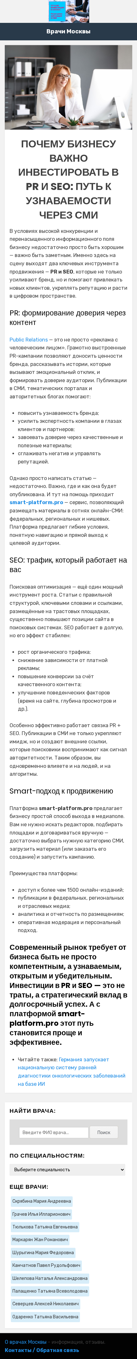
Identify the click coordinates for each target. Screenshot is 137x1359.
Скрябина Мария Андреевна (41, 1201)
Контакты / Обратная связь (42, 1350)
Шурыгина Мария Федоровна (43, 1252)
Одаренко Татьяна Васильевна (45, 1317)
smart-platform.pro (36, 502)
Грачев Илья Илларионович (41, 1214)
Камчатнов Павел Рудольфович (46, 1265)
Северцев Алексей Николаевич (45, 1304)
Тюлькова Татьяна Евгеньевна (45, 1227)
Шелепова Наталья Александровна (50, 1278)
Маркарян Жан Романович (40, 1239)
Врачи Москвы (68, 31)
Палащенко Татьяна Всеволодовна (50, 1291)
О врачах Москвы (26, 1342)
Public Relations (29, 340)
